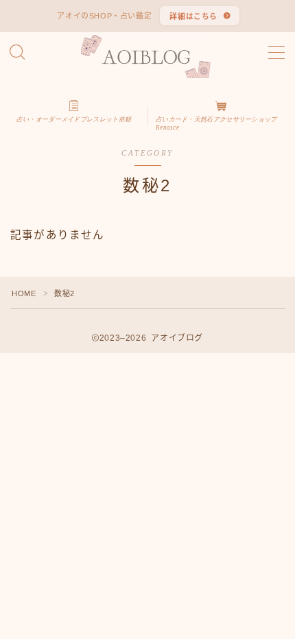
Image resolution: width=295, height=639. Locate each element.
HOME (24, 293)
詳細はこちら (194, 16)
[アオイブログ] (148, 56)
